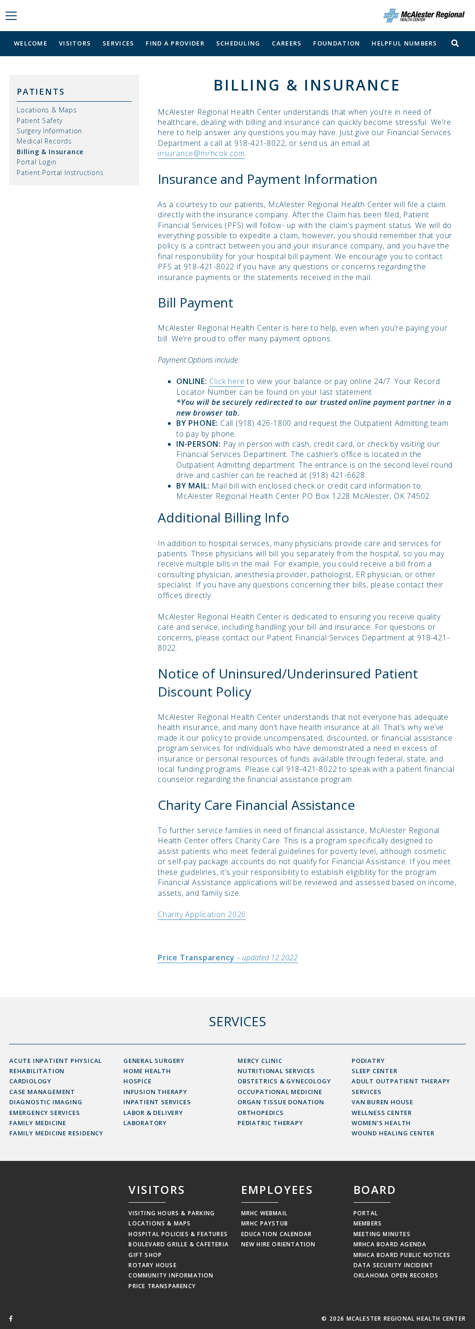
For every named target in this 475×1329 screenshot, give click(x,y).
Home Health (147, 1071)
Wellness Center (382, 1112)
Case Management (42, 1092)
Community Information (170, 1275)
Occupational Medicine (280, 1092)
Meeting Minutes (382, 1234)
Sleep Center (375, 1071)
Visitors (75, 43)
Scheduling (238, 43)
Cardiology (30, 1081)
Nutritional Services (276, 1071)
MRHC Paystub (264, 1223)
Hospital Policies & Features (178, 1234)
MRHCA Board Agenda (390, 1244)
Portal (365, 1213)
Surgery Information (49, 130)
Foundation (336, 43)
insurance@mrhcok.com (201, 153)
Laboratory (145, 1123)
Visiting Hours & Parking (171, 1213)
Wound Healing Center (393, 1133)
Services (118, 43)
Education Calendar (276, 1234)
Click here (226, 381)
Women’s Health (381, 1123)
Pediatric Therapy (270, 1123)
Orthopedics (261, 1112)
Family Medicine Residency (56, 1133)
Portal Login (37, 161)
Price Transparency (162, 1286)
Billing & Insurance (50, 151)
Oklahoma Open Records (395, 1275)
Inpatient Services (157, 1102)
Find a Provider (175, 43)
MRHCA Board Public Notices (401, 1255)
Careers (287, 43)
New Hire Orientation (278, 1244)
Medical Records (44, 141)
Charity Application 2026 (202, 914)
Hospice (137, 1081)
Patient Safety (40, 120)
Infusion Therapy (155, 1092)
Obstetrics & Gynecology (284, 1081)
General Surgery (154, 1060)
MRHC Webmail (264, 1213)
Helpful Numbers (404, 43)
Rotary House (152, 1265)
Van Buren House (382, 1102)
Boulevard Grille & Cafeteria (178, 1244)
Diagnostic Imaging (45, 1102)
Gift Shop (145, 1255)
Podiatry (368, 1060)
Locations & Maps (47, 109)
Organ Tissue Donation (281, 1102)
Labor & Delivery (153, 1112)
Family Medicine (37, 1123)
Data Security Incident (393, 1265)
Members (367, 1223)
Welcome (30, 43)
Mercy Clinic (260, 1060)
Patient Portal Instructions (60, 172)
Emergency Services (44, 1112)
